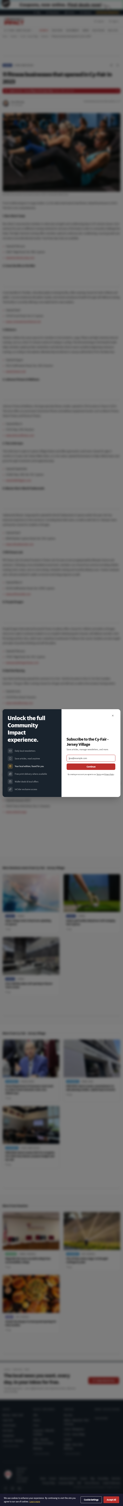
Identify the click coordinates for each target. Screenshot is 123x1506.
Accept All (111, 1499)
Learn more (34, 1501)
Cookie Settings (91, 1499)
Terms (99, 774)
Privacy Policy (109, 774)
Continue (91, 766)
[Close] (112, 715)
